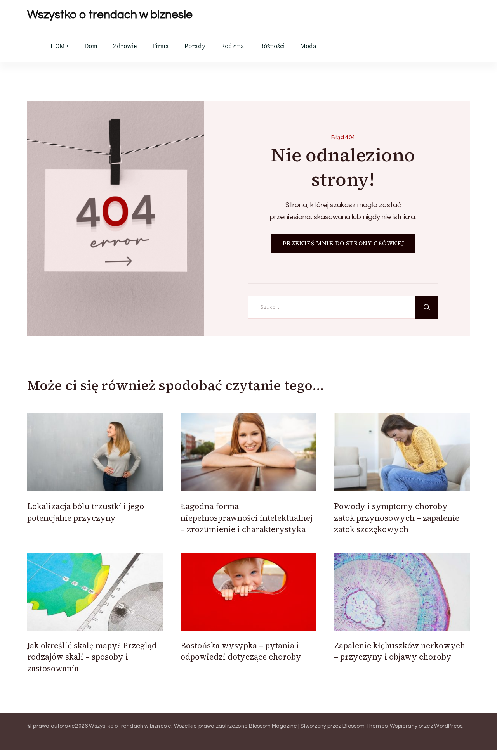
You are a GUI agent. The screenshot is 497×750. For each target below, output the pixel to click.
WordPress (448, 726)
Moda (308, 46)
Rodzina (232, 46)
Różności (272, 46)
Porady (194, 46)
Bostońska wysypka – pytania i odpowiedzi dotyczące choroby (241, 651)
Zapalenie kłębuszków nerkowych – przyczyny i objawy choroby (399, 651)
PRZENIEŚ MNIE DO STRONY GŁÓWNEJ (343, 243)
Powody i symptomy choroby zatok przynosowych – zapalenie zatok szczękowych (396, 518)
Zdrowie (125, 46)
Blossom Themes (365, 726)
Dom (90, 46)
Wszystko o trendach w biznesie (110, 15)
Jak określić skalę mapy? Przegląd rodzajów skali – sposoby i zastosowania (92, 657)
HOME (59, 46)
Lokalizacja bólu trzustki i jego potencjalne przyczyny (85, 512)
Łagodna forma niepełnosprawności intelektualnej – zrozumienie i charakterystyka (247, 518)
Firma (160, 46)
